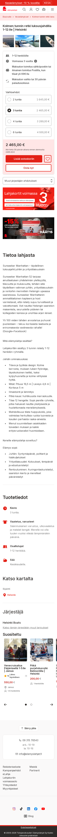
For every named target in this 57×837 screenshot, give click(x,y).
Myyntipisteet (10, 788)
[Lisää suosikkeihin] (47, 158)
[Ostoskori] (44, 9)
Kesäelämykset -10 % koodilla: (22, 2)
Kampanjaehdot (12, 770)
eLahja (6, 774)
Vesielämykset (22, 17)
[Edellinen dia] (5, 704)
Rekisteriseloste (12, 766)
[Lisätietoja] (35, 61)
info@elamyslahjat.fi (30, 753)
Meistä (33, 766)
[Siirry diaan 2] (31, 704)
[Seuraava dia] (51, 704)
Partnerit (34, 770)
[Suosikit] (37, 9)
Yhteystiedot (10, 784)
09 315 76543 (30, 740)
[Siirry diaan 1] (26, 704)
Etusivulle (7, 17)
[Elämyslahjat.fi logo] (10, 9)
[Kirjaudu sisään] (31, 9)
